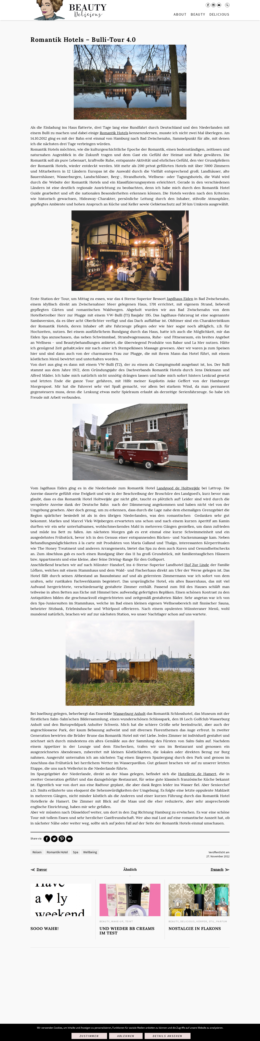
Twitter (54, 838)
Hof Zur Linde (196, 564)
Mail (219, 5)
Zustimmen (89, 1036)
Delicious (219, 14)
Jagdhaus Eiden (180, 298)
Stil (212, 921)
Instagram (213, 5)
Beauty (198, 14)
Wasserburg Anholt (129, 713)
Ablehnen (125, 1036)
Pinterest (61, 838)
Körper (201, 921)
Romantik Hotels (114, 133)
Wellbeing (90, 852)
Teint (129, 921)
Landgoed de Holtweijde (178, 488)
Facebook (208, 5)
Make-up (117, 921)
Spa (75, 852)
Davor (42, 869)
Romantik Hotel (57, 852)
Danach (217, 869)
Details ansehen (167, 1036)
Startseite (69, 10)
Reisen (37, 852)
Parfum (221, 921)
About (180, 14)
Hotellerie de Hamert (197, 773)
